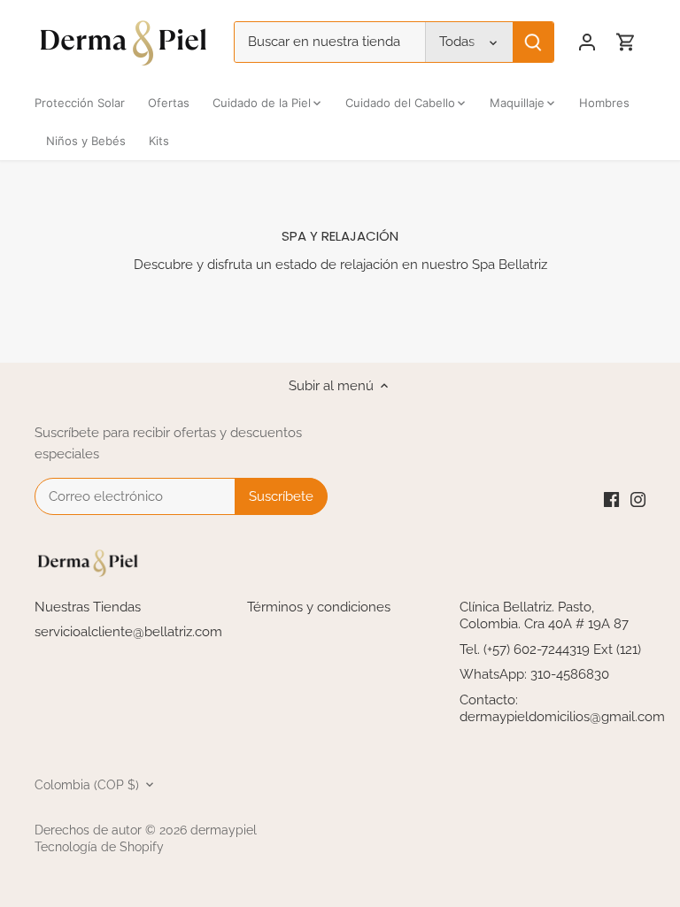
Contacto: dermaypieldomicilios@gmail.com (562, 709)
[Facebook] (611, 499)
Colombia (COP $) (87, 785)
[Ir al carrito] (626, 42)
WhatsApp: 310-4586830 (534, 674)
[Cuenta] (587, 42)
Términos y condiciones (318, 607)
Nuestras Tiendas (88, 607)
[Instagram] (637, 499)
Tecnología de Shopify (99, 847)
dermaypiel (223, 830)
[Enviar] (533, 42)
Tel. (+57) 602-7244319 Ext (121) (550, 649)
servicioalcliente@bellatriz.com (128, 632)
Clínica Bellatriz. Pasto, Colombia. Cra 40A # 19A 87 (544, 616)
